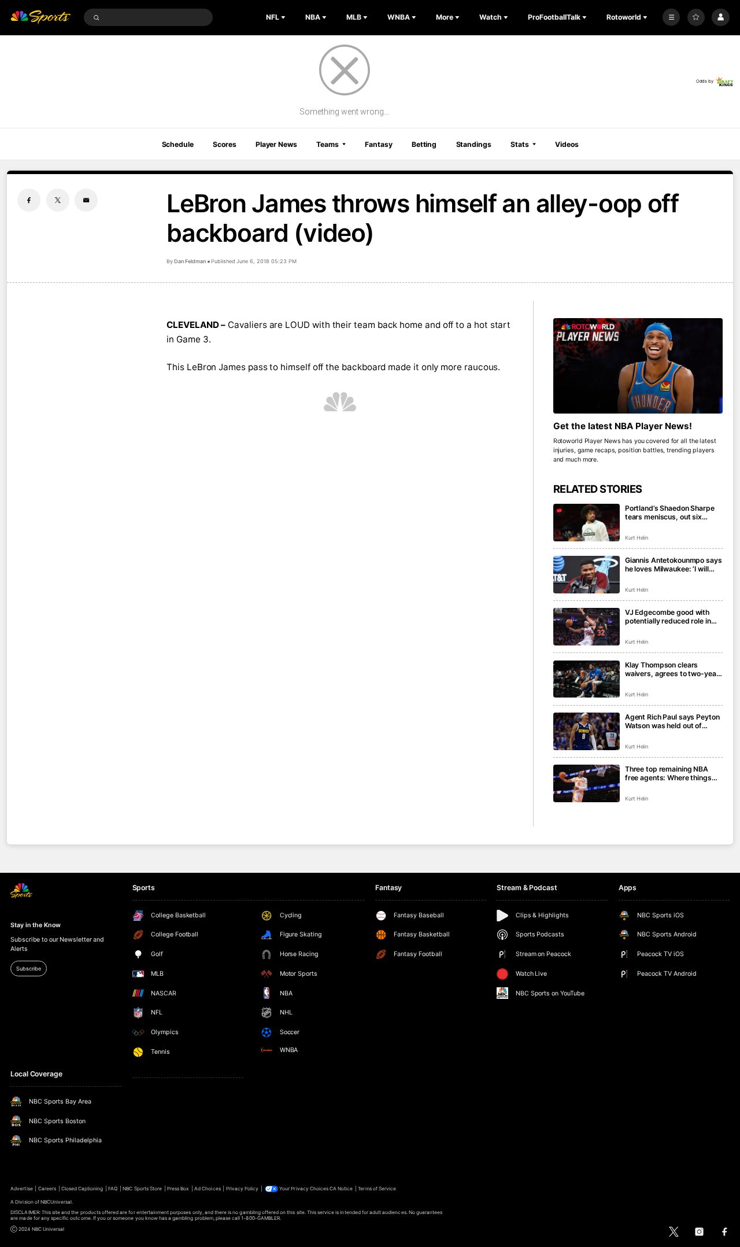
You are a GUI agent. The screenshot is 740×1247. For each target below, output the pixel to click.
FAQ (112, 1188)
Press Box (178, 1188)
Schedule (178, 144)
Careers (47, 1188)
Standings (473, 144)
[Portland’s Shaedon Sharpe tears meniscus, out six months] (586, 522)
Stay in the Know (35, 925)
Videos (566, 144)
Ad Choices (207, 1188)
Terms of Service (377, 1188)
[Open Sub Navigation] (284, 17)
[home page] (40, 17)
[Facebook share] (28, 200)
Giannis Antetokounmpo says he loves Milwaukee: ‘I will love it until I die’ (673, 564)
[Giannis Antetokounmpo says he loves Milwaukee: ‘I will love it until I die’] (586, 574)
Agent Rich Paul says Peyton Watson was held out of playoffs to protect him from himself (672, 721)
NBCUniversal (56, 1202)
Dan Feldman (190, 261)
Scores (224, 144)
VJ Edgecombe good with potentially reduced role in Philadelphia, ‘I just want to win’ (669, 616)
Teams (327, 144)
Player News (276, 144)
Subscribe (28, 968)
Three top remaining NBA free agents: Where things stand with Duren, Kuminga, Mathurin (671, 773)
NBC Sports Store (142, 1188)
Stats (519, 144)
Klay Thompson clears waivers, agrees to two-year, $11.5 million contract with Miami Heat (673, 669)
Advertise (21, 1188)
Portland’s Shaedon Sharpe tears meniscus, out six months (670, 512)
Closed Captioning (82, 1188)
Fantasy (378, 144)
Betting (424, 144)
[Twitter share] (57, 200)
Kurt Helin (637, 537)
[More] (671, 17)
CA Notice (341, 1188)
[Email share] (86, 200)
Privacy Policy (242, 1188)
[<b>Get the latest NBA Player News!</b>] (638, 366)
